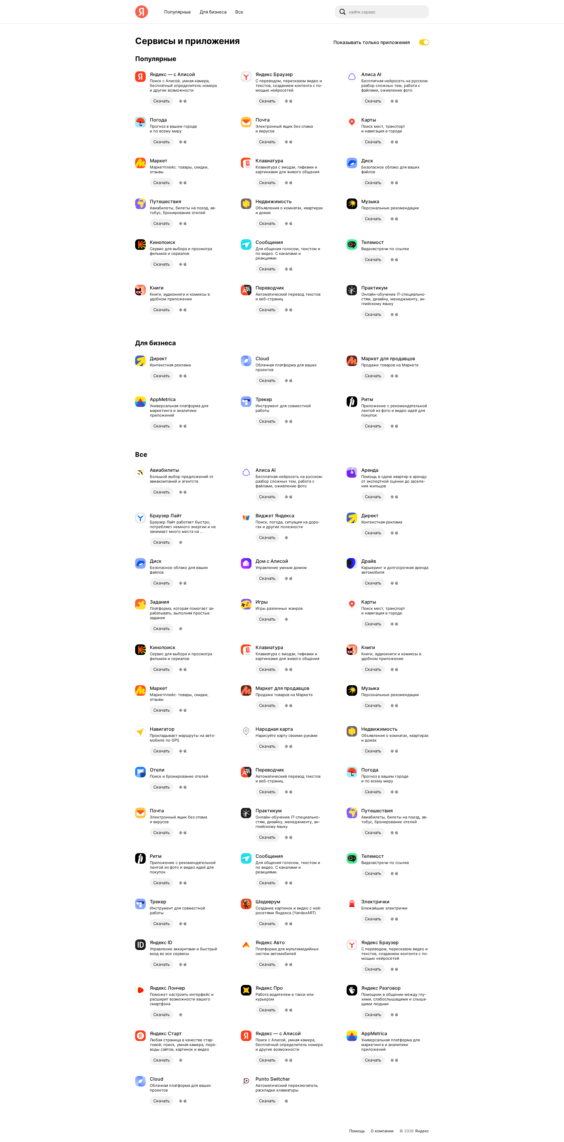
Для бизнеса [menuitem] (213, 12)
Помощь (357, 1130)
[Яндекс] (141, 11)
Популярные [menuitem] (177, 12)
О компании (382, 1130)
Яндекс (422, 1130)
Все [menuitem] (239, 12)
